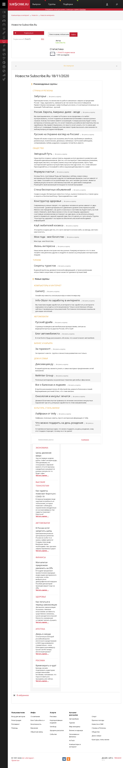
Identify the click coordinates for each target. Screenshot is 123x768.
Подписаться (28, 33)
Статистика (56, 49)
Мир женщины (74, 726)
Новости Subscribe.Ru (24, 24)
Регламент (15, 724)
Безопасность (36, 724)
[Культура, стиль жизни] (4, 45)
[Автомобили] (4, 20)
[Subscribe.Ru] (19, 4)
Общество (38, 148)
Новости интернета (47, 15)
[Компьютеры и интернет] (4, 41)
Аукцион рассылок (57, 730)
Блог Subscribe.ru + (38, 720)
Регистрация (16, 720)
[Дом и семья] (4, 29)
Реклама (53, 716)
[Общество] (4, 54)
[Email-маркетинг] (4, 79)
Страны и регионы (43, 90)
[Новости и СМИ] (4, 50)
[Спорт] (4, 62)
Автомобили (41, 316)
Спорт (94, 716)
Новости (35, 15)
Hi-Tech (72, 740)
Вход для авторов (18, 716)
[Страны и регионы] (4, 66)
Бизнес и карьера (43, 343)
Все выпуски (69, 66)
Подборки (68, 4)
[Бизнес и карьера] (4, 24)
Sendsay (53, 726)
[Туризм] (4, 71)
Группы (51, 4)
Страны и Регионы (99, 728)
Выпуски (36, 4)
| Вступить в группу (54, 96)
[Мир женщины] (4, 33)
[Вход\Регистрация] (107, 4)
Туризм (37, 260)
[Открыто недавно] (4, 16)
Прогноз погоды (98, 720)
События (53, 734)
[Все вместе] (4, 12)
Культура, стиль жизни (46, 408)
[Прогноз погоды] (4, 58)
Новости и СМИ (97, 724)
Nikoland (117, 758)
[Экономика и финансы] (4, 75)
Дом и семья (41, 358)
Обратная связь (37, 732)
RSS (42, 39)
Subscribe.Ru (60, 42)
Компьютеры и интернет (20, 15)
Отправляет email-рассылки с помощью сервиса (65, 9)
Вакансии (34, 728)
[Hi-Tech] (4, 37)
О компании (35, 716)
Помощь (14, 728)
